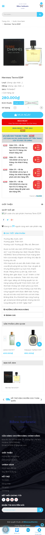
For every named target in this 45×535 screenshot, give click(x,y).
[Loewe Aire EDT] (12, 338)
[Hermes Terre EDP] (12, 377)
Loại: (4, 83)
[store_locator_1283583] (5, 530)
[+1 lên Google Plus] (12, 220)
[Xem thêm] (18, 344)
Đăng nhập (6, 484)
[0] (41, 6)
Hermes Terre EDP (12, 388)
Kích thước (7, 103)
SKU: (4, 89)
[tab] (22, 233)
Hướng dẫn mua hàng (10, 456)
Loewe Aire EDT (9, 350)
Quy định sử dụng (9, 472)
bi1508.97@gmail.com (17, 445)
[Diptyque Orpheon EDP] (33, 338)
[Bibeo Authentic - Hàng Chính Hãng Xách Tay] (22, 6)
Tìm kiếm (5, 480)
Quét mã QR (8, 210)
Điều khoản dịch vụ (9, 460)
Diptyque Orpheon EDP (33, 350)
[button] (22, 233)
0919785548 (14, 442)
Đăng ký (5, 487)
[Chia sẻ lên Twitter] (8, 220)
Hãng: (4, 86)
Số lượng (6, 108)
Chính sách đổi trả (9, 468)
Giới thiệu (7, 204)
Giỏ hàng (5, 491)
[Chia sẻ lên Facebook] (3, 220)
